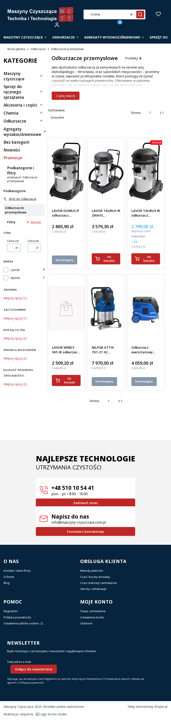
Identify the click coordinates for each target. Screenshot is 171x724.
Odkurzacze (38, 49)
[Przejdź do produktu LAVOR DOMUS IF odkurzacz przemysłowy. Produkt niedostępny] (66, 171)
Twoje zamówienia (92, 611)
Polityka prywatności (17, 617)
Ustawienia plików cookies (22, 623)
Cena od (12, 241)
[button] (140, 14)
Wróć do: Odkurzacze (22, 199)
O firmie (9, 577)
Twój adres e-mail (19, 662)
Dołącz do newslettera (33, 669)
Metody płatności (91, 571)
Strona (135, 113)
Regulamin (11, 611)
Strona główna (16, 49)
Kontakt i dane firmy (17, 571)
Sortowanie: (56, 110)
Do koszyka (109, 259)
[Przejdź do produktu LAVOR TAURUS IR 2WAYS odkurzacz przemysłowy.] (106, 171)
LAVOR (15, 270)
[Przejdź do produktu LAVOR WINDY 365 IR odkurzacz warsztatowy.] (66, 308)
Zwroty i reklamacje (93, 589)
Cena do (33, 241)
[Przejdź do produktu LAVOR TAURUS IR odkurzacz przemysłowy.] (146, 171)
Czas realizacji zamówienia (98, 583)
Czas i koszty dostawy (95, 577)
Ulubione (86, 623)
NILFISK (15, 278)
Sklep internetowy (147, 706)
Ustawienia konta (92, 617)
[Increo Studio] (51, 714)
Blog (6, 583)
